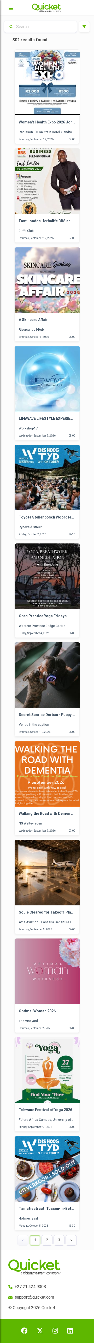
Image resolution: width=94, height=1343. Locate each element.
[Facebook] (24, 1331)
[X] (40, 1331)
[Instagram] (55, 1331)
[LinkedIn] (70, 1331)
